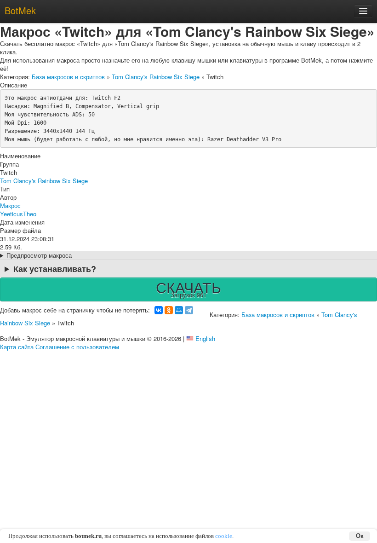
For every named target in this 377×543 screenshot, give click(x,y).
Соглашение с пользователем (77, 346)
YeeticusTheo (18, 213)
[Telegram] (189, 310)
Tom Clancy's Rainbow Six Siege (156, 76)
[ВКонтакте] (158, 310)
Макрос (10, 205)
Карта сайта (17, 346)
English (205, 338)
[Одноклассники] (169, 310)
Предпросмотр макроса (39, 255)
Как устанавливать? (54, 269)
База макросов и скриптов (68, 76)
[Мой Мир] (179, 310)
